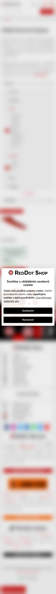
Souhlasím (28, 310)
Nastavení (28, 320)
